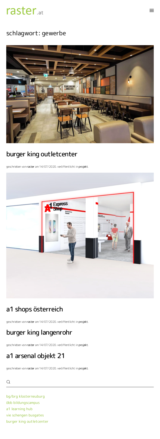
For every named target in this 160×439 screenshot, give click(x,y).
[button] (152, 10)
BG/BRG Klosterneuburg (25, 396)
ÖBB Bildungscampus (23, 402)
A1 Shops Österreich (34, 309)
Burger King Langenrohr (39, 332)
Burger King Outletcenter (41, 153)
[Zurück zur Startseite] (27, 10)
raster (30, 166)
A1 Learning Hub (19, 408)
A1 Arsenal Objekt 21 (35, 355)
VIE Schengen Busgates (25, 415)
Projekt (83, 166)
